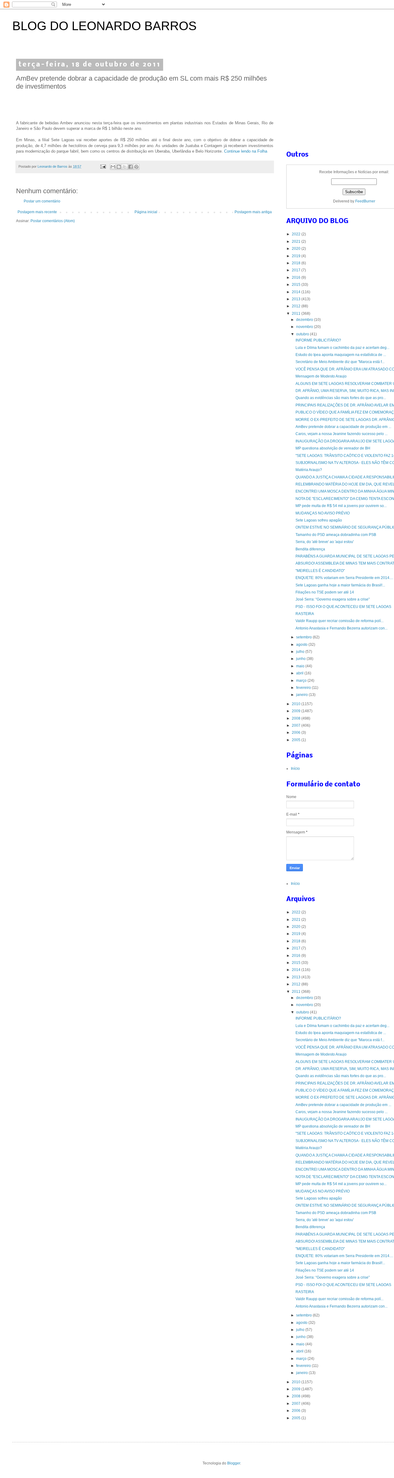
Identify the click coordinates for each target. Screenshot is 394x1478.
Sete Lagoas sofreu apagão (319, 520)
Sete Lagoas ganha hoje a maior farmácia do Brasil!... (340, 585)
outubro (303, 334)
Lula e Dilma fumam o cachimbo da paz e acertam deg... (342, 348)
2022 (296, 234)
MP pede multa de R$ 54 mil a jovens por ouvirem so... (341, 506)
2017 (296, 270)
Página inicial (146, 212)
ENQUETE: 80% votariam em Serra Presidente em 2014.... (344, 578)
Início (295, 768)
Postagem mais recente (37, 212)
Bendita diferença (310, 549)
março (302, 680)
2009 (296, 711)
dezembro (305, 320)
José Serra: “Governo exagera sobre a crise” (333, 599)
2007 (296, 725)
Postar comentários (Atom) (52, 221)
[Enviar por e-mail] (113, 167)
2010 (296, 704)
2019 (296, 256)
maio (300, 666)
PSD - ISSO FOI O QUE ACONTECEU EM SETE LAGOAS (343, 607)
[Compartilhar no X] (125, 167)
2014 (296, 292)
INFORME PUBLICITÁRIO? (318, 340)
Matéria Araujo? (309, 470)
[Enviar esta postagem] (103, 166)
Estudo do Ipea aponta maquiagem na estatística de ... (341, 355)
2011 (296, 313)
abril (300, 673)
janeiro (302, 695)
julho (300, 651)
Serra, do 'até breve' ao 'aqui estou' (325, 542)
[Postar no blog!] (119, 167)
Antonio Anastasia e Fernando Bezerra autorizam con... (342, 628)
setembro (304, 637)
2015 (296, 284)
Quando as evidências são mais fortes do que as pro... (341, 398)
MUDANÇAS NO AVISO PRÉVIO (323, 513)
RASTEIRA (305, 614)
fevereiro (304, 687)
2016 (296, 277)
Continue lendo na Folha (245, 151)
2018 (296, 263)
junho (301, 659)
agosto (302, 644)
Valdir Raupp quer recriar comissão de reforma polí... (340, 621)
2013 (296, 299)
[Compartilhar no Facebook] (130, 167)
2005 (296, 740)
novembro (305, 327)
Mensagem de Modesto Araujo (321, 376)
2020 (296, 248)
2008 (296, 718)
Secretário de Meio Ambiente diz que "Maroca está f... (340, 362)
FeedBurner (365, 201)
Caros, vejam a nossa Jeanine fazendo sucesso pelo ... (342, 434)
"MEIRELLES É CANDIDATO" (320, 571)
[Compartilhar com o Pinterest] (136, 167)
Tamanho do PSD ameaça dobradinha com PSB (336, 535)
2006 (296, 732)
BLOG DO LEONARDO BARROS (104, 26)
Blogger (233, 1463)
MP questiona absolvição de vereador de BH (333, 448)
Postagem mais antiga (253, 212)
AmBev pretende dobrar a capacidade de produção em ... (343, 427)
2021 (296, 241)
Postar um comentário (42, 201)
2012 (296, 306)
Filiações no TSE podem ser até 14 (325, 592)
